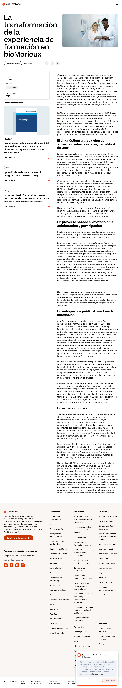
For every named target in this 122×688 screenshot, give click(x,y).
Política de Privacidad (36, 682)
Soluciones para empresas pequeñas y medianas (83, 519)
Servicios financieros (83, 636)
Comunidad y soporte (13, 560)
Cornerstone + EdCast (108, 554)
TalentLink (54, 614)
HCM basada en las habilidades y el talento (82, 530)
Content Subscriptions (59, 599)
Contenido (54, 595)
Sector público (80, 632)
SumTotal (54, 609)
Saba (52, 604)
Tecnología (12, 87)
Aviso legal (22, 682)
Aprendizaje (55, 585)
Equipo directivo (106, 521)
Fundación (103, 558)
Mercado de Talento (58, 554)
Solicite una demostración (18, 538)
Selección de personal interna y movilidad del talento (83, 610)
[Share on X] (58, 63)
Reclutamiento (56, 558)
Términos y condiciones (54, 682)
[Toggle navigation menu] (115, 4)
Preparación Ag (56, 529)
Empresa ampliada (58, 590)
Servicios (53, 623)
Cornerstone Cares (107, 563)
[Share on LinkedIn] (52, 63)
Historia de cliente (13, 63)
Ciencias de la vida (82, 646)
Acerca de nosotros (107, 549)
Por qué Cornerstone (108, 516)
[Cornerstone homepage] (27, 512)
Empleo (102, 573)
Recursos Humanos (58, 573)
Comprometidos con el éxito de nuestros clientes (107, 536)
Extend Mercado (57, 633)
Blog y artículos (105, 644)
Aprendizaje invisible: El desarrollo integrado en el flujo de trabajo (25, 167)
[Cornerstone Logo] (11, 4)
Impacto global (105, 582)
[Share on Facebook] (47, 63)
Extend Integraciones (59, 628)
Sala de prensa (105, 568)
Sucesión (53, 563)
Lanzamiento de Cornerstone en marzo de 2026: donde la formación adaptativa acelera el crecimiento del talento (26, 191)
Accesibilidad (104, 595)
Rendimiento (55, 568)
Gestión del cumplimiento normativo (80, 553)
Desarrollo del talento (59, 549)
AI (50, 524)
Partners (102, 577)
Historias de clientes (107, 544)
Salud (76, 641)
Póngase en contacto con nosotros (19, 555)
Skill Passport (55, 619)
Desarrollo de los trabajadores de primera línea (81, 586)
